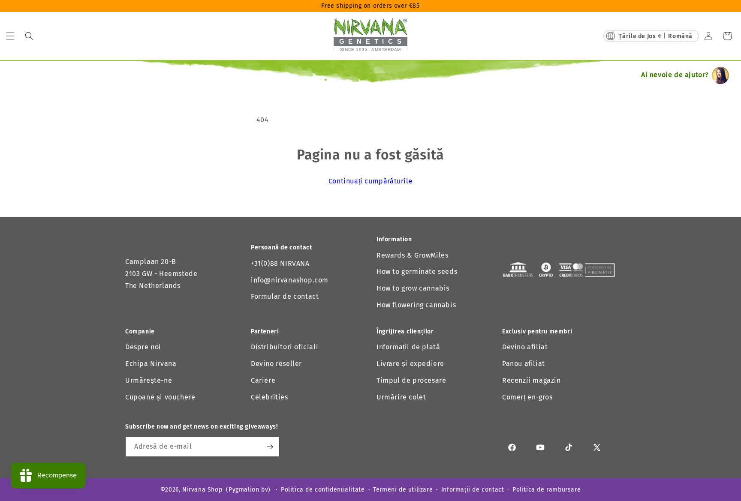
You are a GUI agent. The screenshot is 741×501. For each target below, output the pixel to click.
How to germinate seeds (417, 271)
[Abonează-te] (269, 447)
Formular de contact (285, 296)
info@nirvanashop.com (289, 280)
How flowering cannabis (416, 305)
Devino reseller (276, 364)
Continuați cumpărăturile (370, 181)
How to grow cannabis (413, 288)
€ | (655, 36)
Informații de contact (472, 489)
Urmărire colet (401, 397)
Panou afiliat (523, 364)
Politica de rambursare (546, 489)
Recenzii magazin (531, 380)
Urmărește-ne (148, 380)
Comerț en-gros (527, 397)
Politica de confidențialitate (322, 489)
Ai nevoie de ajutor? (675, 75)
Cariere (263, 380)
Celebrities (269, 397)
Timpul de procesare (411, 380)
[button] (10, 36)
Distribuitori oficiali (284, 347)
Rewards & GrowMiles (412, 255)
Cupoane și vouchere (160, 397)
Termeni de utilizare (403, 489)
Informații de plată (408, 347)
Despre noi (143, 347)
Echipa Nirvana (150, 364)
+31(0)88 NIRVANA (280, 263)
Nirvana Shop (202, 489)
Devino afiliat (525, 347)
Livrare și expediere (410, 364)
